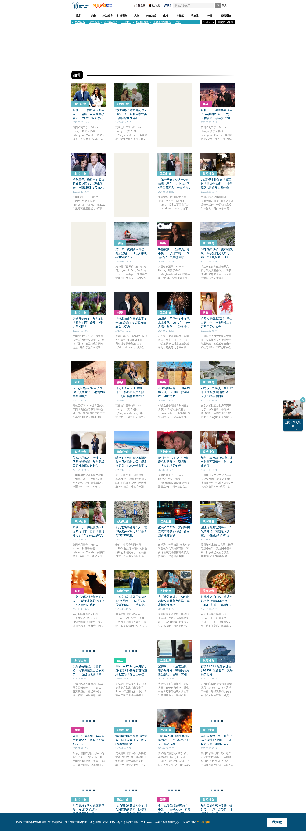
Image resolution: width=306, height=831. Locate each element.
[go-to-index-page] (80, 5)
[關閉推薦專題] (302, 399)
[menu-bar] (229, 5)
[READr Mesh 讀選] (167, 5)
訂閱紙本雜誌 (225, 22)
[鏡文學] (154, 5)
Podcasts (208, 22)
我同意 (277, 822)
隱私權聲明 (203, 822)
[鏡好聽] (139, 5)
